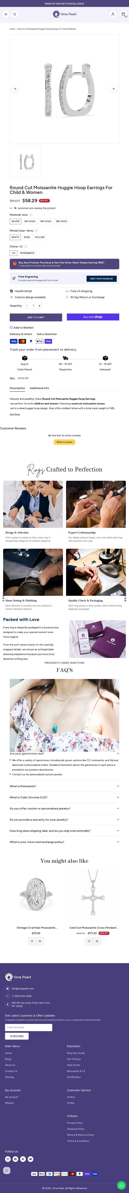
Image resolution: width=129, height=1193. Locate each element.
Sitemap (9, 1077)
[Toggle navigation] (5, 14)
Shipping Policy (75, 1128)
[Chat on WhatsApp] (121, 1185)
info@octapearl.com (23, 988)
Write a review (64, 442)
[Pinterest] (23, 1159)
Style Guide (73, 1064)
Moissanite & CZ (76, 1071)
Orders (71, 1097)
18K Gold (61, 221)
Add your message (101, 279)
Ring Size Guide (76, 1053)
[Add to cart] (93, 938)
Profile (70, 1102)
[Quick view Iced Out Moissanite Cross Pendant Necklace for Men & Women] (40, 941)
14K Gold (45, 221)
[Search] (14, 14)
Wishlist (9, 1102)
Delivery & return (21, 334)
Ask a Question (47, 334)
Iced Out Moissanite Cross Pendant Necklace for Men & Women (36, 927)
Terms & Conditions (78, 1140)
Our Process (74, 1059)
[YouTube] (30, 1159)
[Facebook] (15, 1159)
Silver (15, 221)
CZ (13, 253)
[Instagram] (8, 1159)
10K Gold (29, 221)
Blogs (8, 1059)
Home (12, 29)
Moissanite (27, 253)
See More (15, 414)
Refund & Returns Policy (80, 1134)
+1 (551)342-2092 (22, 996)
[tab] (17, 389)
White (15, 237)
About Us (10, 1064)
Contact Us (11, 1071)
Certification (74, 1077)
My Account (11, 1097)
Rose (27, 237)
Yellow (40, 237)
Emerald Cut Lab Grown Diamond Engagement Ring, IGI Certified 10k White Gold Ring (93, 927)
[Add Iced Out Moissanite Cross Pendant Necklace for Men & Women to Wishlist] (32, 941)
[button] (123, 14)
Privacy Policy (75, 1122)
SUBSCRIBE (17, 1036)
